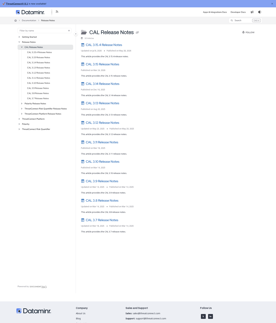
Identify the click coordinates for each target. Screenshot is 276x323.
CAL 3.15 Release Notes (38, 57)
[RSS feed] (57, 12)
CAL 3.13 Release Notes (38, 67)
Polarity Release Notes (35, 103)
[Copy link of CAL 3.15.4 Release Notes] (127, 45)
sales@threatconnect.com (146, 313)
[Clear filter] (69, 30)
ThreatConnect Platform (33, 119)
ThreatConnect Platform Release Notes (43, 113)
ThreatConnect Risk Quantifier (36, 129)
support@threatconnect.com (151, 318)
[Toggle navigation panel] (76, 34)
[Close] (272, 4)
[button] (245, 20)
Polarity (25, 124)
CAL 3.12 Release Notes (38, 72)
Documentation (29, 20)
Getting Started (29, 37)
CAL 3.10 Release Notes (38, 83)
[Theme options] (259, 12)
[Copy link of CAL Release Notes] (137, 32)
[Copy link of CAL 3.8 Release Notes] (124, 201)
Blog (78, 318)
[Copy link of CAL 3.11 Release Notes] (123, 142)
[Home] (30, 12)
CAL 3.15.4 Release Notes (39, 52)
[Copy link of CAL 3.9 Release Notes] (123, 181)
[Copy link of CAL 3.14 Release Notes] (125, 84)
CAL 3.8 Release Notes (38, 93)
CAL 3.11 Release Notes (38, 78)
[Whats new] (252, 12)
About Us (80, 313)
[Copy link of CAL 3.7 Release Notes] (123, 220)
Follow (249, 32)
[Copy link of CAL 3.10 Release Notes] (125, 162)
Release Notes (48, 20)
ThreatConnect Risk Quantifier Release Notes (46, 108)
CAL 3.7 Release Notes (38, 98)
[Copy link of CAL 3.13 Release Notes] (124, 103)
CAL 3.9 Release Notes (38, 88)
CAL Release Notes (34, 47)
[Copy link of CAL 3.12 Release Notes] (124, 123)
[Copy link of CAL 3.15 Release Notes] (124, 64)
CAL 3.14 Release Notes (38, 62)
